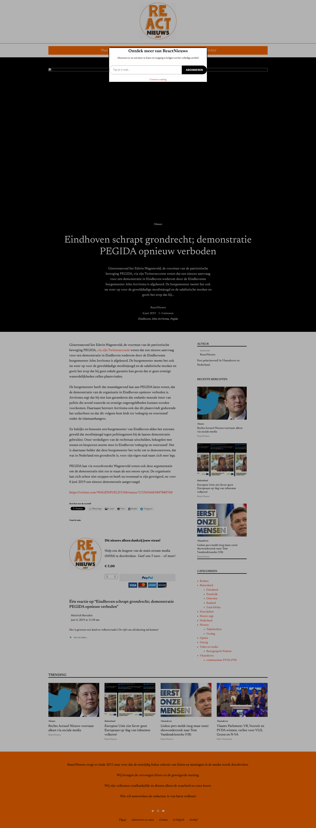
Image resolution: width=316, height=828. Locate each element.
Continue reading (158, 80)
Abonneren (194, 69)
